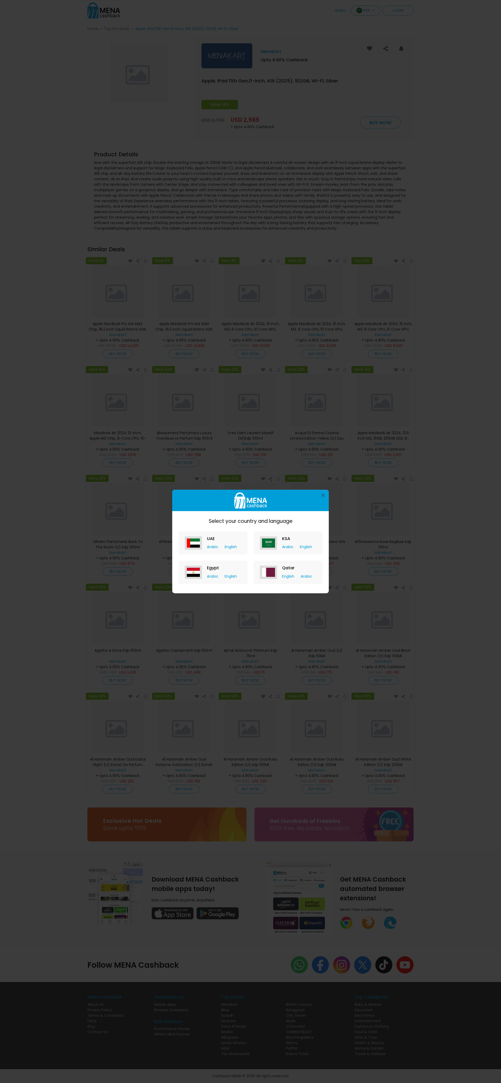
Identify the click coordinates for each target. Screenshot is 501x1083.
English (231, 546)
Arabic (213, 546)
